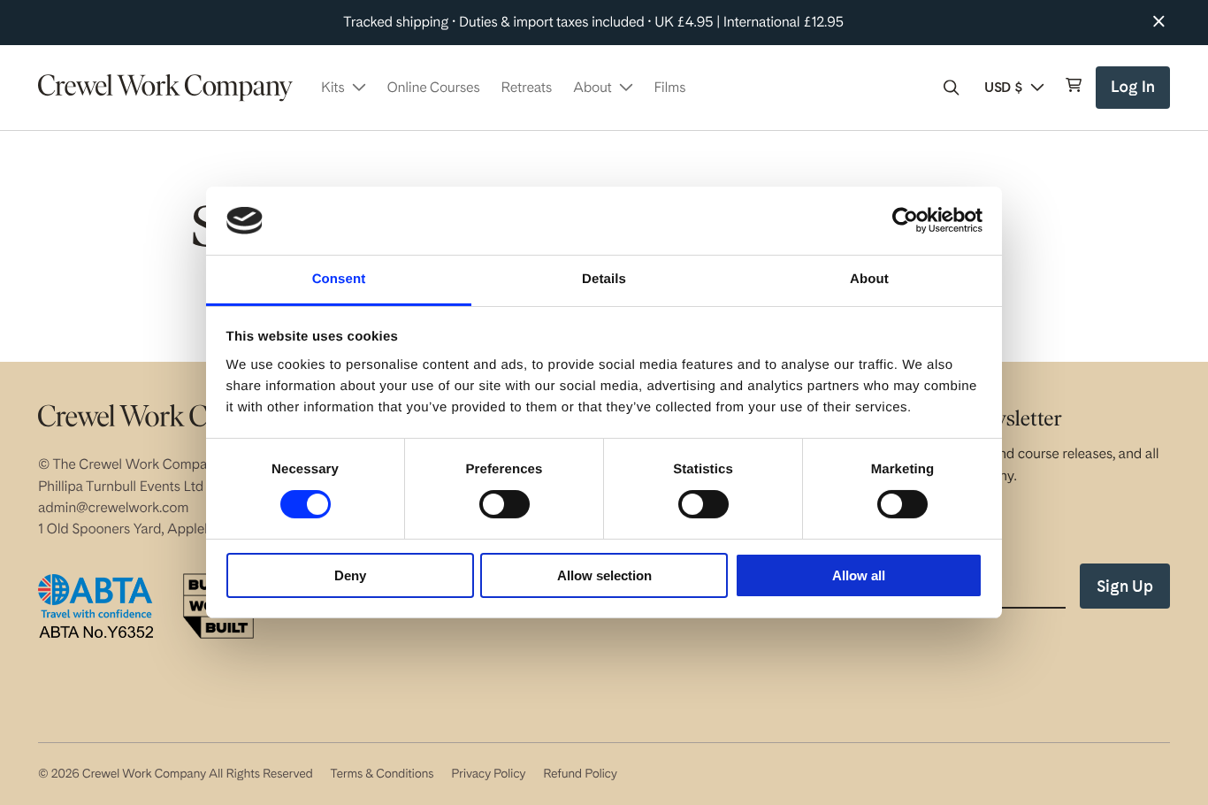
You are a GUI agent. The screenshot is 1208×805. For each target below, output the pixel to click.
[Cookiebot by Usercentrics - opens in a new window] (905, 220)
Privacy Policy (488, 774)
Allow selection (604, 575)
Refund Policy (579, 774)
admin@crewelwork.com (113, 507)
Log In (1135, 93)
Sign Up (1125, 586)
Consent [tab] (339, 279)
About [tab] (869, 279)
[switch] (504, 504)
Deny (350, 575)
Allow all (858, 575)
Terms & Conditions (381, 774)
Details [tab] (604, 279)
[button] (952, 88)
